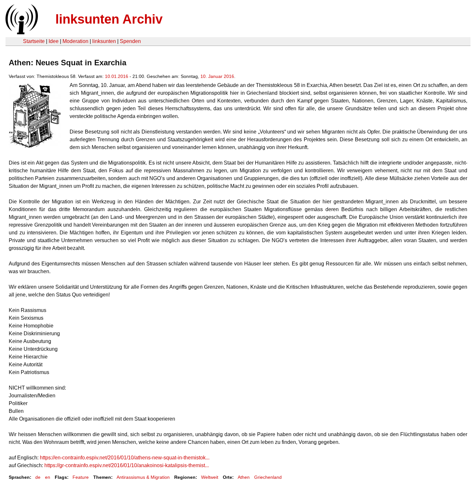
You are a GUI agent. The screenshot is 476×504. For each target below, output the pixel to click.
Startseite (34, 41)
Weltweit (209, 477)
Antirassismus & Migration (143, 477)
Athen (244, 477)
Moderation (75, 41)
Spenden (130, 41)
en (47, 477)
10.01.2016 (116, 76)
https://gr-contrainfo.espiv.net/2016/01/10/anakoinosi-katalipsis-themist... (126, 465)
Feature (81, 477)
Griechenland (268, 477)
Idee (54, 41)
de (37, 477)
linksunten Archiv (109, 19)
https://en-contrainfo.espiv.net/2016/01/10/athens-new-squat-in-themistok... (125, 457)
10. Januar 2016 (217, 76)
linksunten (104, 41)
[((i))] (21, 32)
